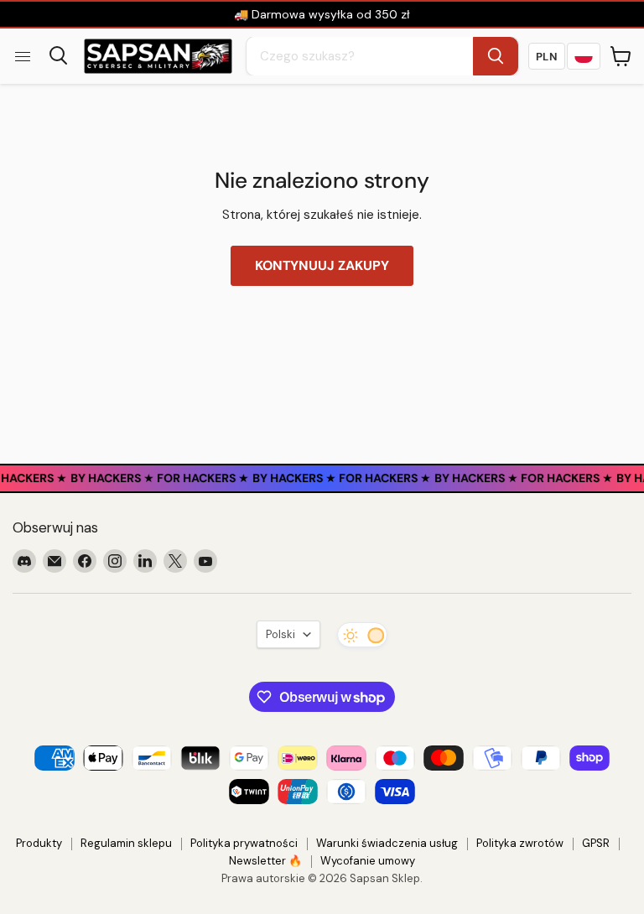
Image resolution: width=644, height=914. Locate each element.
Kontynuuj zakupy (322, 265)
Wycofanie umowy (367, 861)
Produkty (39, 843)
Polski (280, 634)
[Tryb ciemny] (362, 634)
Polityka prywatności (244, 843)
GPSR (596, 843)
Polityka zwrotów (520, 843)
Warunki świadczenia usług (387, 843)
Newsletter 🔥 (265, 861)
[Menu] (22, 56)
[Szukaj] (495, 56)
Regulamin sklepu (126, 843)
